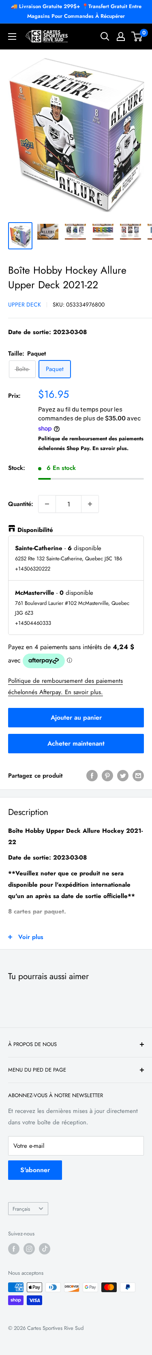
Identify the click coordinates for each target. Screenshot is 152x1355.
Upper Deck (24, 304)
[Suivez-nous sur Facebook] (13, 1248)
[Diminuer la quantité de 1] (47, 503)
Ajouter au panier (76, 717)
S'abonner (35, 1170)
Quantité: (20, 504)
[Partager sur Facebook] (92, 776)
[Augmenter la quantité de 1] (89, 503)
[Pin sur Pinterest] (107, 776)
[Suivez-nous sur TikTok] (44, 1248)
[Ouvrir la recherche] (105, 36)
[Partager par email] (138, 776)
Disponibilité (35, 529)
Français (21, 1209)
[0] (137, 36)
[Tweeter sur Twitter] (122, 776)
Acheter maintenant (76, 743)
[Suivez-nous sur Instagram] (29, 1248)
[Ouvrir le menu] (12, 36)
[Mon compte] (121, 36)
